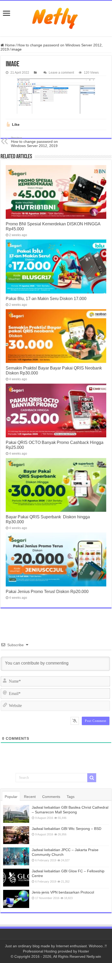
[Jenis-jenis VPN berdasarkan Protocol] (16, 899)
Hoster (83, 951)
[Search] (91, 777)
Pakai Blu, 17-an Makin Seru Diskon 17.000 (46, 298)
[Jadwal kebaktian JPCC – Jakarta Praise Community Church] (16, 856)
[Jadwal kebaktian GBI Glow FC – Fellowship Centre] (16, 877)
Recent (30, 797)
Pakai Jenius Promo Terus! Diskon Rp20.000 (47, 591)
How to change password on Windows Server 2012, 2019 (34, 142)
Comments (51, 797)
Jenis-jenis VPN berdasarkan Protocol (63, 892)
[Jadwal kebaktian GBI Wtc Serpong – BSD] (16, 835)
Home (9, 45)
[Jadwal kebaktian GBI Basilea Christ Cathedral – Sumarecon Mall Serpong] (16, 814)
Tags (70, 797)
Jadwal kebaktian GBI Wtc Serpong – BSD (66, 828)
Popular (11, 797)
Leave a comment (61, 72)
